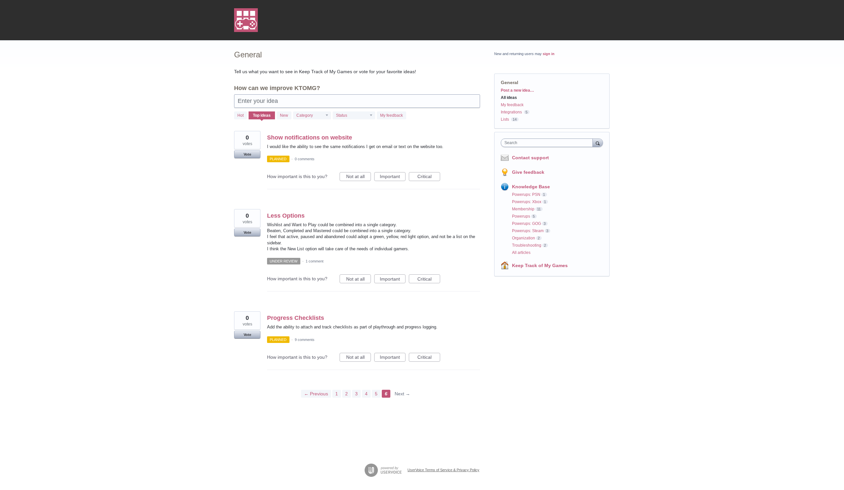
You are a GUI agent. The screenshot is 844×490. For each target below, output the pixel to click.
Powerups (521, 216)
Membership (523, 209)
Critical (428, 177)
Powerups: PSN (526, 194)
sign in (549, 54)
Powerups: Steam (528, 231)
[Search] (597, 142)
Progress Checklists (295, 318)
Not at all (358, 177)
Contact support (530, 157)
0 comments (305, 159)
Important (393, 177)
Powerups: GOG (526, 223)
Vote (247, 154)
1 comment (314, 261)
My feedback (391, 115)
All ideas (509, 97)
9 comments (305, 340)
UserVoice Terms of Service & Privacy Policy (443, 470)
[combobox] (548, 142)
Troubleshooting (526, 245)
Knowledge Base (531, 186)
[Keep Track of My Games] (246, 20)
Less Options (286, 215)
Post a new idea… (517, 90)
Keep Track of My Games (540, 265)
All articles (521, 252)
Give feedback (528, 172)
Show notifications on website (309, 137)
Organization (523, 238)
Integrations (511, 112)
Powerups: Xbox (526, 201)
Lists (505, 119)
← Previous (316, 393)
